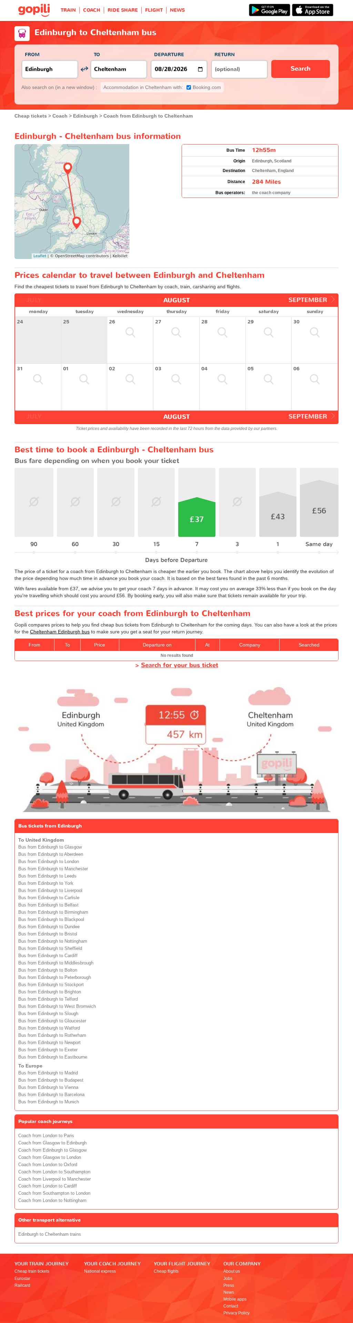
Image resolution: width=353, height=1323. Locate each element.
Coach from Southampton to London (54, 1193)
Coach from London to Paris (46, 1135)
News (228, 1292)
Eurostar (22, 1278)
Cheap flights (166, 1271)
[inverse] (84, 69)
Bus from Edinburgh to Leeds (47, 876)
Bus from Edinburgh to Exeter (48, 1050)
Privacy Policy (236, 1313)
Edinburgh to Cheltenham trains (49, 1234)
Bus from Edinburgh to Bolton (47, 970)
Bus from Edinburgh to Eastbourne (52, 1057)
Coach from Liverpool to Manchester (54, 1179)
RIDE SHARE (123, 10)
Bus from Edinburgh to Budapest (50, 1080)
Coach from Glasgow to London (49, 1157)
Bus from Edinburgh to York (45, 883)
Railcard (22, 1285)
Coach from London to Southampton (54, 1172)
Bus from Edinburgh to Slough (48, 1013)
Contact (230, 1306)
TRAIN (68, 10)
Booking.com (162, 87)
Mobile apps (234, 1299)
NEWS (177, 10)
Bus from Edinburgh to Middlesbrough (55, 963)
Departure (169, 54)
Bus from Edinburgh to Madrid (48, 1073)
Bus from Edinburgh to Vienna (48, 1087)
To (97, 54)
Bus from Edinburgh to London (48, 861)
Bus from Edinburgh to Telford (48, 999)
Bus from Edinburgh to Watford (49, 1028)
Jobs (227, 1278)
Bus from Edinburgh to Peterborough (54, 977)
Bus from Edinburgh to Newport (49, 1042)
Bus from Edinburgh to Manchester (53, 868)
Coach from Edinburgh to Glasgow (52, 1150)
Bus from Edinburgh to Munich (48, 1102)
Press (228, 1285)
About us (231, 1271)
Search (301, 68)
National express (100, 1271)
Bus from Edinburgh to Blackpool (51, 919)
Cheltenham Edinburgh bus (60, 631)
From (32, 54)
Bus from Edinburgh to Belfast (48, 905)
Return (224, 54)
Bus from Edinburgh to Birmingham (53, 912)
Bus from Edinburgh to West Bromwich (57, 1006)
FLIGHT (154, 10)
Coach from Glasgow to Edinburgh (52, 1143)
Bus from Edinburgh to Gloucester (52, 1021)
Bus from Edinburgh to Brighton (49, 992)
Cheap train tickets (31, 1271)
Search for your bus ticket (179, 665)
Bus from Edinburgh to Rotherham (52, 1035)
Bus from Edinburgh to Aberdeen (50, 854)
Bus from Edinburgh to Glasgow (50, 847)
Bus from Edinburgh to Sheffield (50, 948)
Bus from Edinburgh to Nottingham (52, 941)
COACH (91, 10)
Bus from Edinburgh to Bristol (47, 934)
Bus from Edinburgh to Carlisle (48, 897)
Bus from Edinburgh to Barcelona (51, 1094)
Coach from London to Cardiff (47, 1186)
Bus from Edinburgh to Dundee (49, 926)
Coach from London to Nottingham (52, 1200)
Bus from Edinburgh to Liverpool (50, 890)
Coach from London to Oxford (47, 1164)
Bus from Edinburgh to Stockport (51, 984)
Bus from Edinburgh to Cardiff (48, 955)
